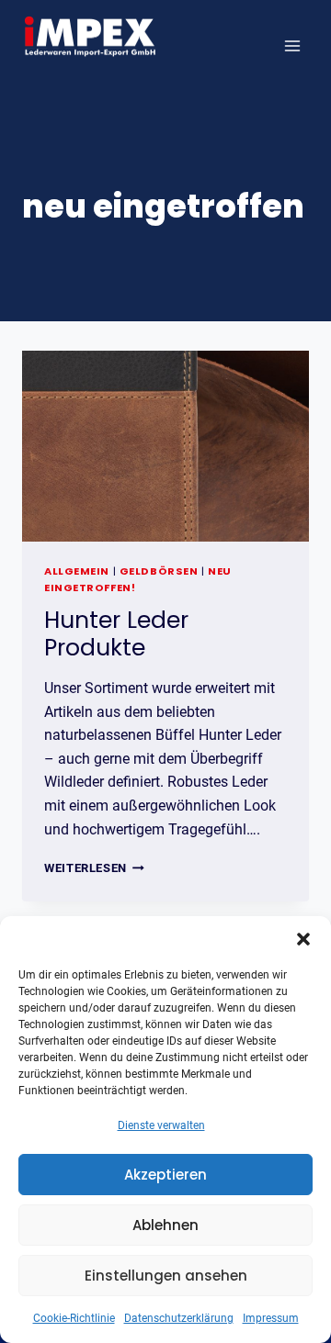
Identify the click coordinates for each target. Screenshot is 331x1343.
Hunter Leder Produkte (116, 634)
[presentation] (165, 446)
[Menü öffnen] (292, 45)
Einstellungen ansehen (166, 1275)
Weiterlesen (94, 868)
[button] (303, 939)
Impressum (271, 1318)
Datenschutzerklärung (179, 1318)
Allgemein (76, 571)
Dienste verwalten (161, 1125)
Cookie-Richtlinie (74, 1318)
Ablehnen (165, 1225)
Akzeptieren (165, 1174)
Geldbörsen (159, 571)
